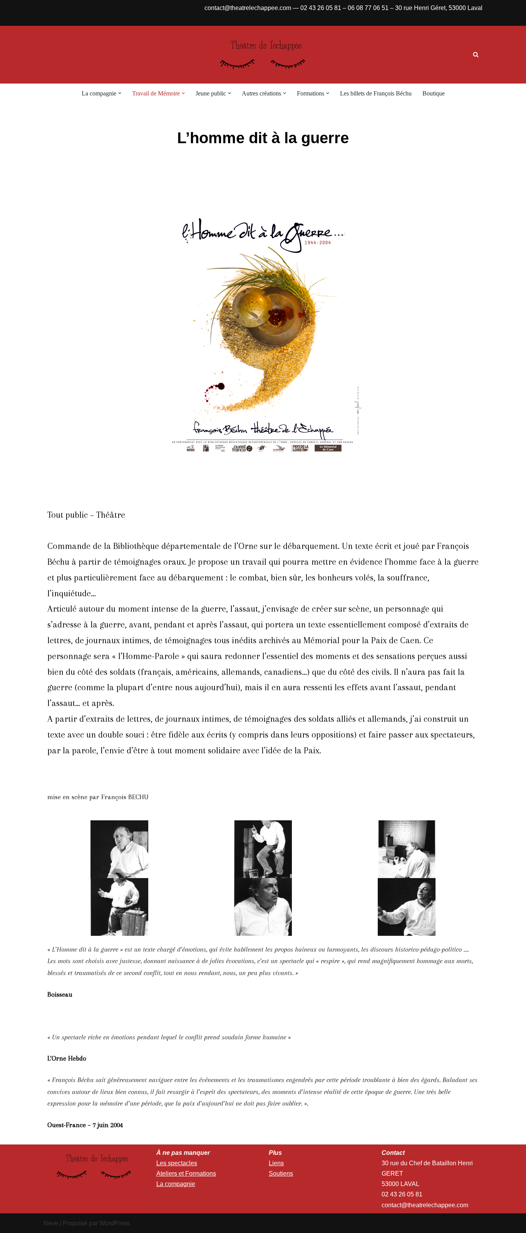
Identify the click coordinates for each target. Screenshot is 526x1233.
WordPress (114, 1223)
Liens (276, 1163)
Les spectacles (176, 1163)
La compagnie (175, 1184)
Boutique (433, 93)
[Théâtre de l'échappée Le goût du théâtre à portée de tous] (263, 55)
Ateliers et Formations (186, 1173)
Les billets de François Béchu (376, 93)
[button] (119, 93)
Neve (51, 1223)
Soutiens (281, 1173)
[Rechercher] (476, 54)
